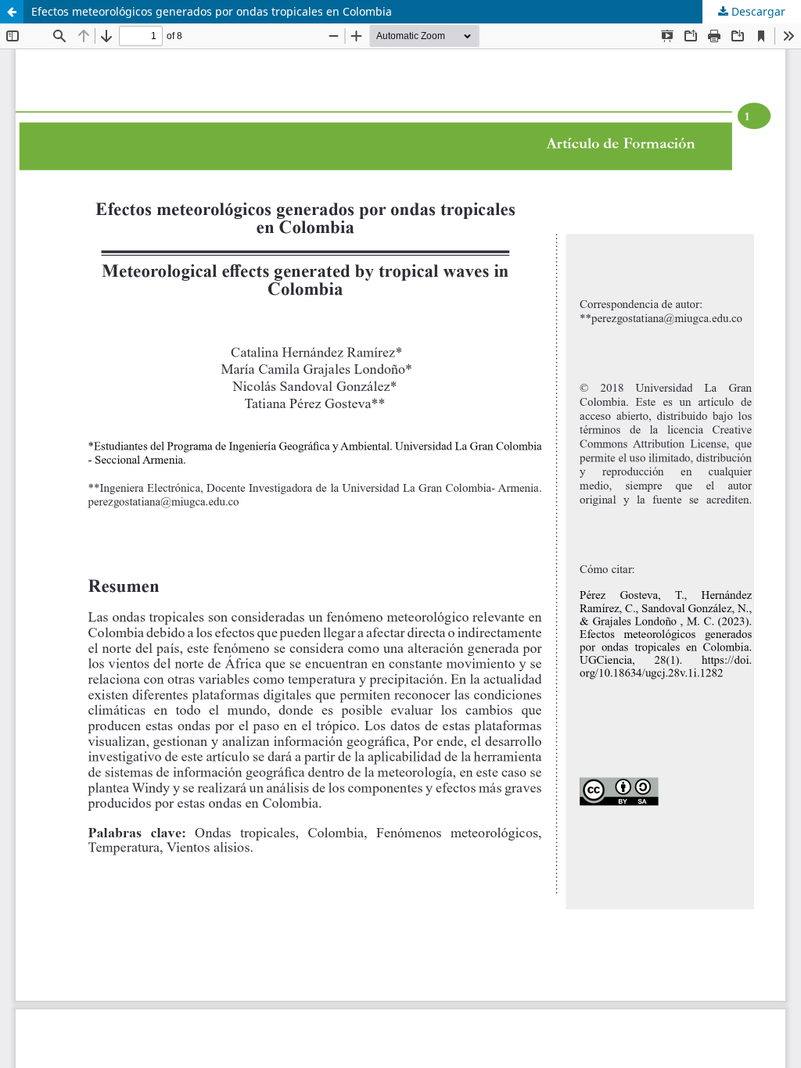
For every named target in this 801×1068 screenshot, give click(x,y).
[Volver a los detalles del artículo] (11, 11)
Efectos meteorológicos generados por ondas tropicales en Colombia (211, 11)
